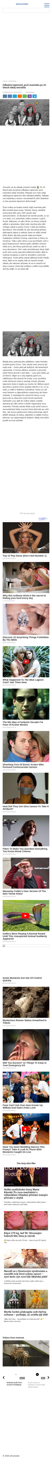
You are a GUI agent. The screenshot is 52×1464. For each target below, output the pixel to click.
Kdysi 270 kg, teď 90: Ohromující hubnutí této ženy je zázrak (22, 1234)
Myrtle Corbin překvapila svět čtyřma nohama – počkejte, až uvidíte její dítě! (26, 1313)
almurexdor (22, 4)
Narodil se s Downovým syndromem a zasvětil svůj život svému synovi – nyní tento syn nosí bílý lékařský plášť (25, 1274)
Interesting (30, 92)
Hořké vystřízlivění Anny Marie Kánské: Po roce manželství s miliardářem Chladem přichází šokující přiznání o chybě (26, 1193)
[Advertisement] (26, 46)
